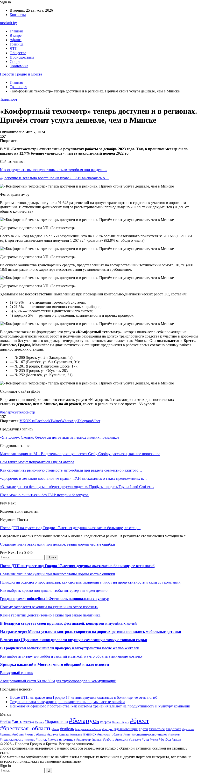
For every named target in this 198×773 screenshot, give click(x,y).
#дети (143, 729)
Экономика (19, 66)
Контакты (18, 15)
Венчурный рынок (16, 673)
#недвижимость (11, 739)
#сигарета (135, 739)
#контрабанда (35, 734)
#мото (127, 734)
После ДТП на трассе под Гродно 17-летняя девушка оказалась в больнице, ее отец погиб (77, 566)
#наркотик (174, 734)
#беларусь (8, 412)
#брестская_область (25, 728)
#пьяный (97, 739)
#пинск (41, 739)
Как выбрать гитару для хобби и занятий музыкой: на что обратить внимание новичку (71, 656)
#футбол (165, 739)
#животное (157, 729)
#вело (55, 729)
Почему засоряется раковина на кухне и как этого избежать (49, 607)
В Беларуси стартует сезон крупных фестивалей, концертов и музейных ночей (68, 623)
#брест (139, 720)
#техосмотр (25, 412)
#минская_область (109, 734)
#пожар (53, 739)
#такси (154, 739)
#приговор (83, 739)
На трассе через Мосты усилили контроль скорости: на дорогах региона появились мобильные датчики (90, 632)
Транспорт (8, 99)
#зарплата (173, 729)
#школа (176, 739)
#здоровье (188, 729)
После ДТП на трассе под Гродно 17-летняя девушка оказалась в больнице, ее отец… (70, 528)
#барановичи (56, 721)
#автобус (28, 722)
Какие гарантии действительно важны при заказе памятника (50, 615)
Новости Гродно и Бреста (21, 74)
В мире (15, 35)
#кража (52, 734)
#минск (89, 734)
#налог (162, 734)
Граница (16, 44)
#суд (145, 739)
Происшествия (22, 57)
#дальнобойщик (126, 729)
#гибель (67, 729)
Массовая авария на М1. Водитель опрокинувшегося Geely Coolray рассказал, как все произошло (80, 454)
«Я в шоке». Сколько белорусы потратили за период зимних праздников (60, 437)
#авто (17, 721)
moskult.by (8, 23)
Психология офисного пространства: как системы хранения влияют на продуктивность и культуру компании (90, 582)
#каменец (5, 734)
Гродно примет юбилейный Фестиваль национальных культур (54, 599)
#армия (39, 722)
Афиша (15, 40)
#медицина (76, 734)
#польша (67, 739)
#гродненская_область (88, 729)
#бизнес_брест (120, 721)
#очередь (29, 739)
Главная (16, 31)
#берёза (105, 722)
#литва (64, 734)
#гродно (107, 729)
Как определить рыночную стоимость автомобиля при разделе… (53, 170)
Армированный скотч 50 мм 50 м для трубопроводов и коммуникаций (58, 681)
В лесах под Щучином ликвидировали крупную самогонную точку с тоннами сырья (73, 640)
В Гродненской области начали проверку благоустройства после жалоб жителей (69, 648)
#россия (121, 739)
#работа (108, 739)
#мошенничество (144, 734)
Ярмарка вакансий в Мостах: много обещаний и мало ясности (54, 664)
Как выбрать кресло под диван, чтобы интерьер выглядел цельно (53, 590)
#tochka (5, 722)
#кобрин (18, 734)
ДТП (14, 48)
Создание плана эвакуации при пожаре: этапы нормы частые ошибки (57, 544)
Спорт (15, 62)
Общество (18, 53)
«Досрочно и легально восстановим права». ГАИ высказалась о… (54, 178)
